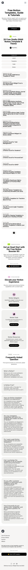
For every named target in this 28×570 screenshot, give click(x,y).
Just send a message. (16, 354)
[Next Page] (14, 233)
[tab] (14, 55)
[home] (2, 2)
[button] (25, 2)
